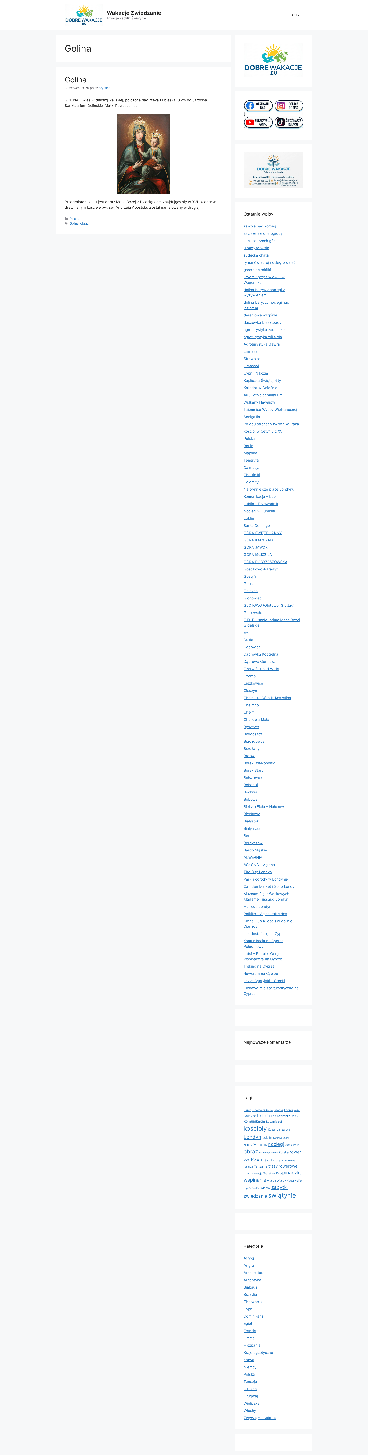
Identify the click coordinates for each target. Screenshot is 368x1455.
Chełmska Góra (262, 1110)
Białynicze (252, 828)
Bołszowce (253, 778)
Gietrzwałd (253, 613)
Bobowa (251, 799)
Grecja (249, 1338)
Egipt (248, 1323)
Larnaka (250, 351)
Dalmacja (251, 467)
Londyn (252, 1137)
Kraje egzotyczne (258, 1352)
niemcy (262, 1144)
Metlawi (277, 1138)
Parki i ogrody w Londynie (266, 879)
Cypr (248, 1309)
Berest (249, 836)
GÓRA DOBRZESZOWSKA (266, 562)
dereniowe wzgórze (260, 315)
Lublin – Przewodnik (261, 504)
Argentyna (252, 1280)
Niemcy (250, 1367)
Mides (286, 1138)
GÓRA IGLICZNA (258, 555)
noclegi (276, 1144)
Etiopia (288, 1110)
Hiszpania (252, 1345)
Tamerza (248, 1166)
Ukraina (250, 1389)
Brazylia (250, 1294)
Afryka (249, 1258)
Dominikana (254, 1316)
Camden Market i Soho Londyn (270, 886)
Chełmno (251, 705)
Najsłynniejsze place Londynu (269, 489)
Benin (247, 1110)
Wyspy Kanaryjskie (289, 1180)
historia (263, 1115)
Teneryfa (251, 460)
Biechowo (252, 814)
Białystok (251, 821)
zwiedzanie (255, 1196)
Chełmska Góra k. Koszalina (267, 698)
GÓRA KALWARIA (259, 540)
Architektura (254, 1273)
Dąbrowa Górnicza (259, 661)
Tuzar (247, 1173)
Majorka (250, 453)
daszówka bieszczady (263, 322)
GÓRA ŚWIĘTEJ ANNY (263, 533)
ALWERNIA (253, 857)
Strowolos (252, 359)
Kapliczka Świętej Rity (262, 380)
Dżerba (278, 1110)
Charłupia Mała (256, 719)
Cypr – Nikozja (256, 373)
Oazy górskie (292, 1145)
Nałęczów (250, 1144)
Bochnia (250, 792)
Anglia (249, 1265)
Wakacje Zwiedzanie (134, 13)
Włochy (265, 1188)
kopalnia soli (274, 1121)
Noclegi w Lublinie (259, 511)
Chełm (249, 712)
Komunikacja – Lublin (262, 496)
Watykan (269, 1173)
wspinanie (255, 1180)
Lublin (249, 518)
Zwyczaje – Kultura (260, 1418)
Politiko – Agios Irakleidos (265, 914)
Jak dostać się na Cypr (263, 934)
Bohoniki (251, 785)
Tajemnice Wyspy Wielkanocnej (270, 409)
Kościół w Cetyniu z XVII (264, 431)
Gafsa (297, 1110)
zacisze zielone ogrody (263, 233)
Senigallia (252, 417)
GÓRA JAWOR (256, 547)
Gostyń (250, 576)
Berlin (248, 446)
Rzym (257, 1159)
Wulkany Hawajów (259, 402)
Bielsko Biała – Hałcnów (264, 807)
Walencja (256, 1173)
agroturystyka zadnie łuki (265, 330)
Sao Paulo (271, 1160)
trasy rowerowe (283, 1166)
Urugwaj (251, 1396)
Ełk (246, 632)
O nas (294, 15)
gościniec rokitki (257, 270)
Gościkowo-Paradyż (261, 569)
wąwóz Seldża (251, 1188)
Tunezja (250, 1381)
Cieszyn (250, 690)
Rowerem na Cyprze (261, 973)
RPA (247, 1160)
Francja (250, 1331)
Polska (74, 218)
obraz (84, 223)
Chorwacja (253, 1302)
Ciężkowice (253, 683)
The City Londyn (258, 872)
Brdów (249, 756)
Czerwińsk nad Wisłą (261, 669)
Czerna (250, 676)
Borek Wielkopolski (260, 763)
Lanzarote (283, 1129)
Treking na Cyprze (259, 966)
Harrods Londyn (257, 906)
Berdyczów (253, 843)
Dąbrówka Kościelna (261, 654)
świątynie (282, 1195)
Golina (76, 79)
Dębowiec (252, 647)
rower (295, 1152)
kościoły (255, 1128)
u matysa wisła (256, 248)
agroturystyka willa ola (263, 337)
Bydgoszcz (253, 734)
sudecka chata (256, 255)
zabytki (279, 1187)
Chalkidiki (252, 475)
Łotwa (249, 1360)
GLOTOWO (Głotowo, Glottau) (269, 605)
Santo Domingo (257, 525)
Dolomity (251, 482)
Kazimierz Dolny (287, 1116)
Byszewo (251, 727)
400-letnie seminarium (263, 395)
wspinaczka (289, 1172)
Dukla (248, 640)
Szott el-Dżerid (287, 1160)
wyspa (271, 1180)
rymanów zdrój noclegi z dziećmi (271, 262)
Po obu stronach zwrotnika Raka (271, 424)
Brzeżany (251, 748)
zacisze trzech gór (259, 241)
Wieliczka (252, 1403)
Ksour (272, 1129)
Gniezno (251, 591)
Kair (273, 1116)
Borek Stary (253, 770)
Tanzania (260, 1166)
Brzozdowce (254, 741)
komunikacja (254, 1121)
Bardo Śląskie (255, 850)
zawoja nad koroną (260, 226)
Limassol (251, 366)
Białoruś (250, 1287)
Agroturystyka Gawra (262, 344)
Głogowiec (253, 598)
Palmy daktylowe (268, 1152)
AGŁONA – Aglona (259, 865)
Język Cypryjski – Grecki (264, 981)
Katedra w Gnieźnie (260, 388)
